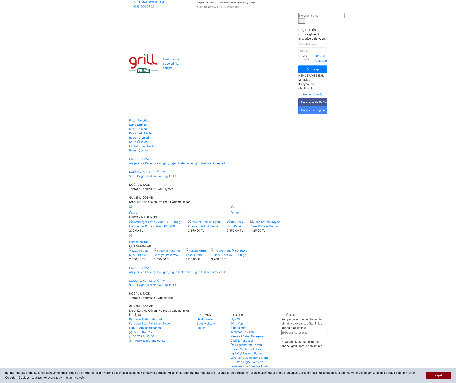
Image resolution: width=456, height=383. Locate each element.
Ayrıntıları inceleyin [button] (72, 377)
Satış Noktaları (207, 323)
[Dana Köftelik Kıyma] (265, 221)
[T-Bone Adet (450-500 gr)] (230, 250)
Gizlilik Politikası (242, 340)
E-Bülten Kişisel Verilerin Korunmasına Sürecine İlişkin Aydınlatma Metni (250, 366)
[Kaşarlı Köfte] (196, 250)
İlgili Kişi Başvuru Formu (247, 353)
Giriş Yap (313, 69)
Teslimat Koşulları (242, 332)
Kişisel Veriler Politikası (246, 349)
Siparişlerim (238, 327)
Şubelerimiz (171, 63)
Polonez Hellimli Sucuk (203, 226)
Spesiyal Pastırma (166, 255)
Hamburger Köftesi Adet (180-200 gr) (154, 226)
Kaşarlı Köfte (194, 255)
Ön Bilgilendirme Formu (246, 345)
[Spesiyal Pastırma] (167, 250)
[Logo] (143, 63)
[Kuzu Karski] (236, 221)
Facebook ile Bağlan (314, 102)
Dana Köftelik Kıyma (264, 226)
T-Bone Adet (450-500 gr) (229, 255)
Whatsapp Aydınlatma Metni (249, 357)
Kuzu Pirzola (137, 255)
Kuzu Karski (234, 226)
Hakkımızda (171, 59)
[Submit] (282, 338)
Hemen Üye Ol (312, 94)
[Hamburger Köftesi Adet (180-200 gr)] (156, 221)
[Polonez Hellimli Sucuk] (204, 221)
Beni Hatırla (306, 57)
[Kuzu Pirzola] (139, 250)
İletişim (167, 68)
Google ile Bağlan (313, 110)
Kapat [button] (438, 375)
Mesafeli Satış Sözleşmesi (248, 336)
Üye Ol (235, 319)
